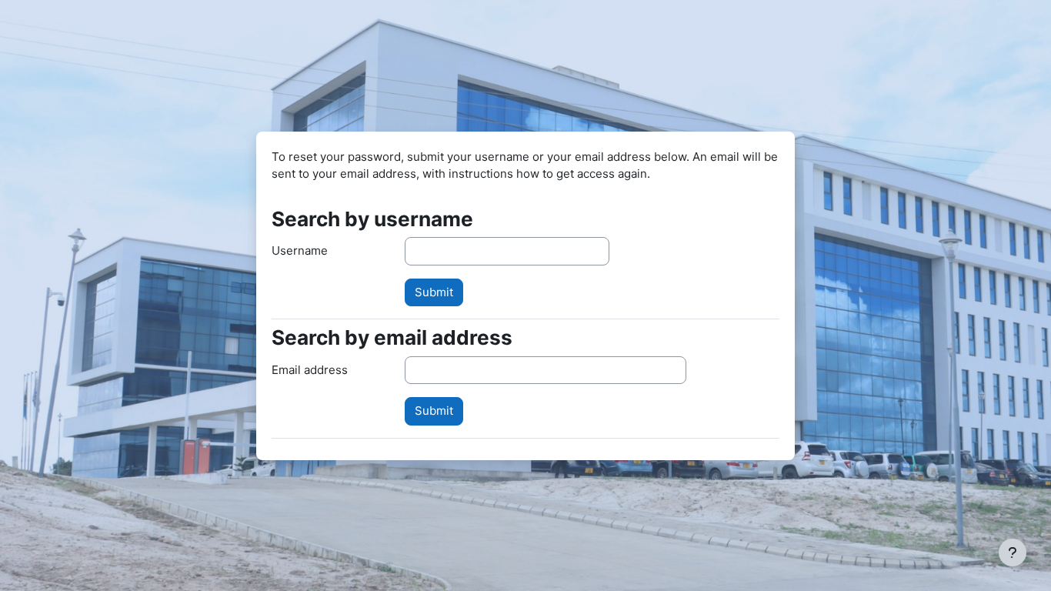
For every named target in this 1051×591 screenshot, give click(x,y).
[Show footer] (1012, 552)
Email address (310, 369)
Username (300, 250)
